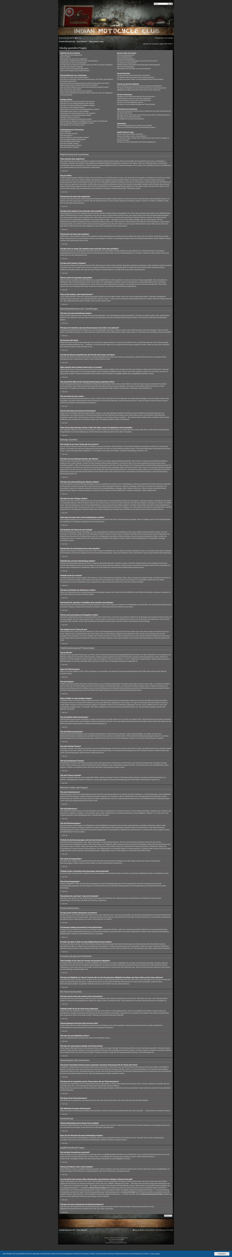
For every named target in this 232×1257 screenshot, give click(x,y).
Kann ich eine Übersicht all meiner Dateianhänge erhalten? (136, 127)
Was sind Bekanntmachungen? (70, 141)
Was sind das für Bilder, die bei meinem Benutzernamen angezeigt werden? (84, 87)
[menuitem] (72, 38)
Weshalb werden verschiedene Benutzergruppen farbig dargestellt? (138, 65)
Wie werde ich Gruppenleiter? (126, 63)
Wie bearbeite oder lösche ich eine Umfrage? (74, 111)
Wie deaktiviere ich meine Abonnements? (130, 119)
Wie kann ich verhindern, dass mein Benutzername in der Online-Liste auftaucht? (86, 79)
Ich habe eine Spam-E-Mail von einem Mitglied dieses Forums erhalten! (140, 79)
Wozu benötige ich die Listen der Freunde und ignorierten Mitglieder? (139, 86)
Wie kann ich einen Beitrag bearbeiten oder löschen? (77, 103)
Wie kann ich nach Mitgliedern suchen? (130, 102)
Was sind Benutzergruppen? (126, 59)
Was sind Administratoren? (126, 55)
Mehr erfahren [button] (155, 1253)
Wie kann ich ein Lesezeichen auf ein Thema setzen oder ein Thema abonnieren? (143, 115)
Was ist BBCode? (65, 131)
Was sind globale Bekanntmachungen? (72, 139)
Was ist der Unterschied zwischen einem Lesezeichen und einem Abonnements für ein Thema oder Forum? (144, 112)
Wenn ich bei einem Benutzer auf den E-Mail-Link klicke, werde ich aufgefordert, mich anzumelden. (86, 94)
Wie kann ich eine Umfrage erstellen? (72, 107)
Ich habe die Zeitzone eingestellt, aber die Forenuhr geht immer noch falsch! (84, 83)
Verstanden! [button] (222, 1253)
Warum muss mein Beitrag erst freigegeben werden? (77, 123)
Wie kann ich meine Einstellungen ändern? (74, 77)
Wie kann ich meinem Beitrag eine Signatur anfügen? (77, 105)
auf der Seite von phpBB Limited (71, 1159)
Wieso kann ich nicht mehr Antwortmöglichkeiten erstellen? (80, 109)
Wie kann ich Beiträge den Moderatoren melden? (76, 119)
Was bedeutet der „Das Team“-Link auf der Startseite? (134, 68)
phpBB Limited (121, 373)
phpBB (111, 1237)
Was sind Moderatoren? (124, 57)
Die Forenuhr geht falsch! (68, 81)
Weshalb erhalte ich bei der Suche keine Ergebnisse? (134, 98)
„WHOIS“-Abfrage (114, 1183)
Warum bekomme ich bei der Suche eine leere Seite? (134, 100)
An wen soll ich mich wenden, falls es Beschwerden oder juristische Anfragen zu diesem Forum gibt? (143, 139)
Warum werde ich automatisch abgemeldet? (74, 68)
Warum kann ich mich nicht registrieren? (73, 59)
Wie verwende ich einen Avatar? (70, 89)
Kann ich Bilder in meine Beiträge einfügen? (74, 137)
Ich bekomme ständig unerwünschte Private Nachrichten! (135, 77)
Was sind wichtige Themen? (69, 143)
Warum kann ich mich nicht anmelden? (73, 63)
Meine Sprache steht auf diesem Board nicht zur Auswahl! (79, 85)
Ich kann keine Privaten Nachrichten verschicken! (133, 75)
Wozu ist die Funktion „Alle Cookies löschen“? (75, 70)
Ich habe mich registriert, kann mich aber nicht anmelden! (79, 61)
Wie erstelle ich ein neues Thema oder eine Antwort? (77, 101)
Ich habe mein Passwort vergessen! (71, 67)
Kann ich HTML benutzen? (69, 133)
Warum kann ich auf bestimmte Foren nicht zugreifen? (78, 113)
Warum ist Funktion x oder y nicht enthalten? (132, 136)
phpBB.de (137, 373)
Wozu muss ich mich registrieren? (71, 55)
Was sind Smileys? (66, 135)
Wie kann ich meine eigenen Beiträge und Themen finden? (136, 104)
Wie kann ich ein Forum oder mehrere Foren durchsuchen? (136, 96)
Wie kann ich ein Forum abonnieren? (129, 117)
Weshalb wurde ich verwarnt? (70, 117)
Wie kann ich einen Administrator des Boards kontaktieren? (136, 142)
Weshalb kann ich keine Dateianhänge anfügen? (76, 115)
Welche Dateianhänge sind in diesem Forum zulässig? (134, 125)
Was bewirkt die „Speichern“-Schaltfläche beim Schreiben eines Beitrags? (84, 121)
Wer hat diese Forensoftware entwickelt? (130, 134)
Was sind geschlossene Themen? (71, 145)
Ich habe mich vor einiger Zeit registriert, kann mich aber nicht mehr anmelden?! (86, 65)
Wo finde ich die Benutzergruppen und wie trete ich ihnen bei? (137, 61)
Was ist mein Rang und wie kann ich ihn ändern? (76, 91)
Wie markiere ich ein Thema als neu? (72, 125)
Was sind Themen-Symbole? (69, 147)
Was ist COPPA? (65, 57)
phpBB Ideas (162, 1169)
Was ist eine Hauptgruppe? (125, 67)
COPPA (67, 215)
